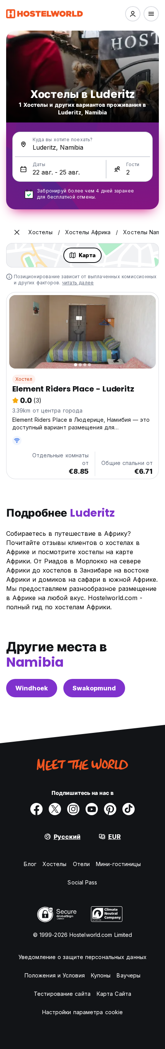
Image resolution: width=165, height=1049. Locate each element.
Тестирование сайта (62, 993)
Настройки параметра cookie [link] (82, 1012)
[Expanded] (17, 232)
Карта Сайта (114, 993)
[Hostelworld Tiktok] (128, 809)
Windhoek (31, 688)
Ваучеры (128, 975)
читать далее (78, 282)
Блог (30, 864)
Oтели (81, 864)
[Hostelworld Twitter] (55, 809)
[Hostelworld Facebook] (36, 809)
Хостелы (55, 864)
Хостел (23, 379)
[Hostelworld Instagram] (73, 809)
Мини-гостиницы (118, 864)
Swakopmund (94, 688)
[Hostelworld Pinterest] (110, 809)
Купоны (101, 975)
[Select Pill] (132, 13)
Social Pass (82, 882)
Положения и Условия (55, 975)
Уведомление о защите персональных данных (82, 957)
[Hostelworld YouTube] (92, 809)
